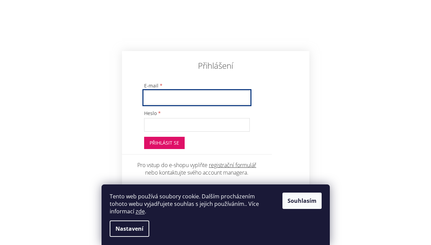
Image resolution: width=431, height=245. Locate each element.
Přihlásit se (164, 143)
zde (140, 211)
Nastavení (129, 228)
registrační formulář (232, 165)
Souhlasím (302, 201)
